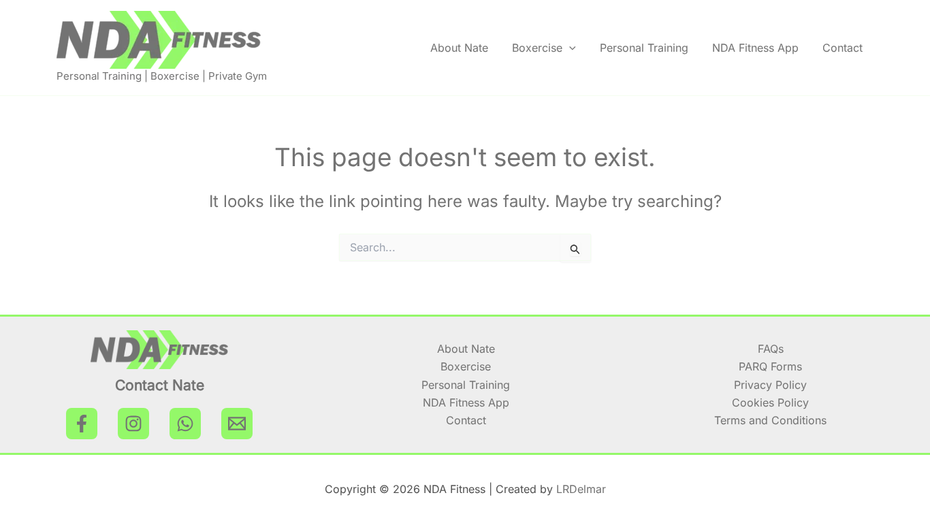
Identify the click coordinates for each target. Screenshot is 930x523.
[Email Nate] (237, 423)
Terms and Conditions (770, 420)
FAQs (771, 348)
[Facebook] (81, 423)
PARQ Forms (770, 366)
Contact (842, 47)
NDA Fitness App (755, 47)
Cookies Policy (770, 402)
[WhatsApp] (185, 423)
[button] (569, 47)
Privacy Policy (770, 385)
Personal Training (644, 47)
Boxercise (537, 47)
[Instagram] (133, 423)
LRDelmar (581, 489)
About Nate (459, 47)
